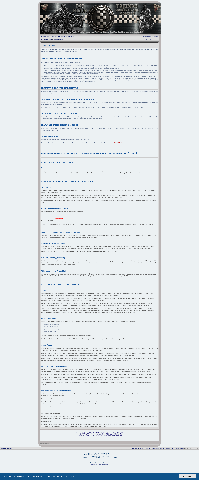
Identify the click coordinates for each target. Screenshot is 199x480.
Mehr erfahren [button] (76, 476)
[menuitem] (62, 36)
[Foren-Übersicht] (99, 18)
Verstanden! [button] (187, 476)
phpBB (94, 460)
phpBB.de (106, 462)
